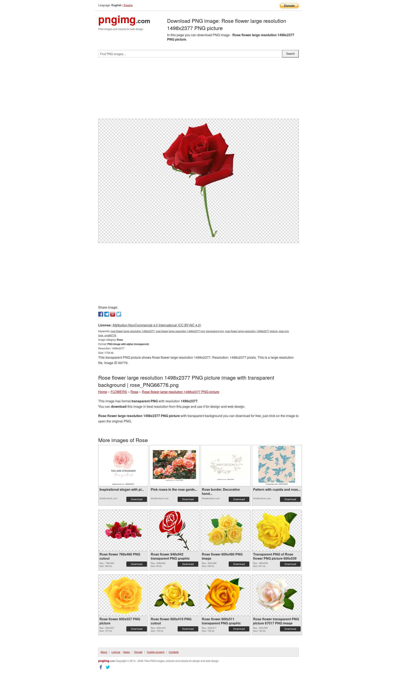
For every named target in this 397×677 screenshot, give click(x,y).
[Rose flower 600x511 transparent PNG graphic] (225, 595)
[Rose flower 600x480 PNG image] (225, 530)
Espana (128, 5)
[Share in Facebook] (100, 314)
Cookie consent (155, 652)
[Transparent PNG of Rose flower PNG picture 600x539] (277, 530)
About (103, 652)
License (115, 652)
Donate (138, 652)
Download (136, 499)
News (126, 652)
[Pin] (112, 314)
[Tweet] (118, 314)
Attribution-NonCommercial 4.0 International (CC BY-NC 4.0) (156, 325)
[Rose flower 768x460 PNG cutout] (123, 530)
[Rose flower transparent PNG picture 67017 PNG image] (277, 595)
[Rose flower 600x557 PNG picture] (123, 595)
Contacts (174, 652)
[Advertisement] (198, 90)
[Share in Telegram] (106, 314)
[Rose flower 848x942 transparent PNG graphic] (174, 530)
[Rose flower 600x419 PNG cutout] (174, 595)
